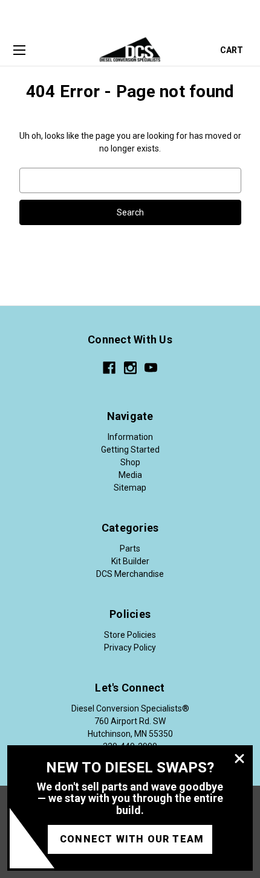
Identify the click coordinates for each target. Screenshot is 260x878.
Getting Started (130, 449)
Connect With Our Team (132, 839)
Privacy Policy (130, 647)
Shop (130, 462)
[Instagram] (130, 367)
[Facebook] (109, 367)
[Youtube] (151, 367)
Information (130, 437)
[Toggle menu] (19, 50)
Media (130, 475)
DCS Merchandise (130, 574)
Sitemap (130, 487)
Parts (130, 548)
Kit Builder (130, 561)
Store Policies (130, 635)
